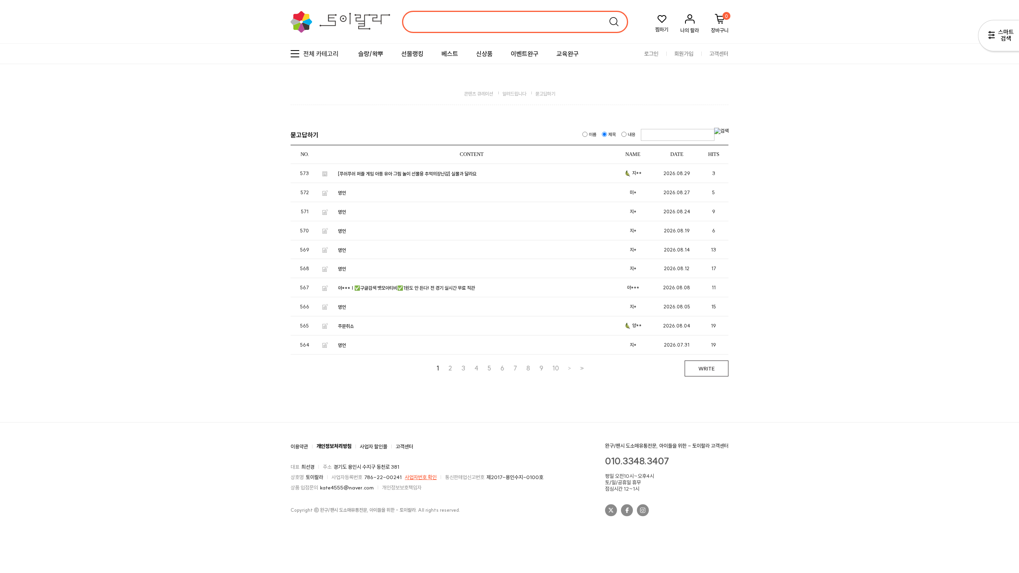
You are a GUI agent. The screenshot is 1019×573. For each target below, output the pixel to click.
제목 (612, 134)
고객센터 (718, 54)
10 (555, 368)
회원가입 (683, 54)
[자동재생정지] (1000, 130)
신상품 (484, 54)
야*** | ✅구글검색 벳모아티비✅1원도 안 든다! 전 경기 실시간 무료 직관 (406, 288)
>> (581, 368)
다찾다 (998, 37)
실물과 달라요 (463, 174)
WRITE (706, 368)
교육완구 (567, 54)
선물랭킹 (412, 54)
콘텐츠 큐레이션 (478, 94)
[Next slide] (1007, 130)
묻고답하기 (545, 94)
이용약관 (299, 446)
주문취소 (346, 326)
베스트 (449, 54)
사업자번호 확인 (421, 477)
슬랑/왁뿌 (370, 54)
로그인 (651, 54)
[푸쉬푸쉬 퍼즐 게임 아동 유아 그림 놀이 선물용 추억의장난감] (394, 174)
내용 (632, 134)
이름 (593, 134)
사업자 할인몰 (373, 446)
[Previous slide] (993, 130)
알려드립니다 (514, 94)
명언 (342, 193)
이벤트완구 (525, 54)
